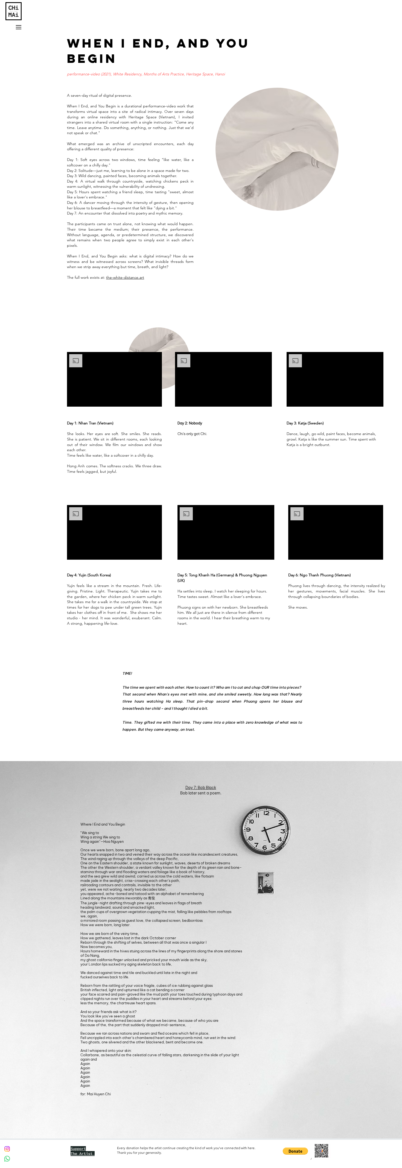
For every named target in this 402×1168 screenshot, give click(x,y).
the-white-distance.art (125, 277)
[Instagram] (7, 1148)
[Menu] (18, 27)
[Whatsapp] (7, 1158)
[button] (295, 1151)
